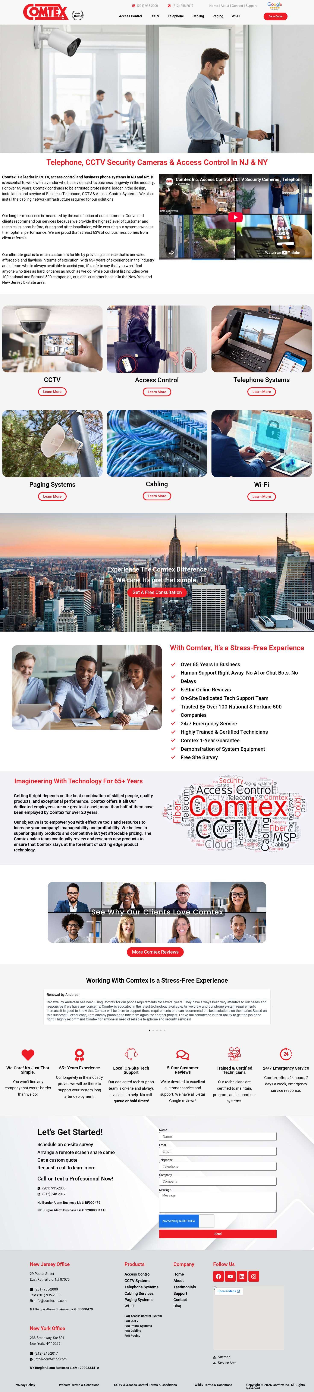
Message (165, 1190)
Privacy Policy (25, 1385)
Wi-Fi (236, 16)
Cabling (198, 16)
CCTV (155, 16)
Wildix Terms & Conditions (213, 1385)
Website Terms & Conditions (79, 1385)
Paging (218, 16)
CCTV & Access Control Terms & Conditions (145, 1385)
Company (165, 1175)
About (225, 6)
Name (163, 1130)
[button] (42, 1007)
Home (213, 6)
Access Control (130, 16)
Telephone (176, 16)
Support (251, 6)
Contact (237, 6)
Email (162, 1145)
